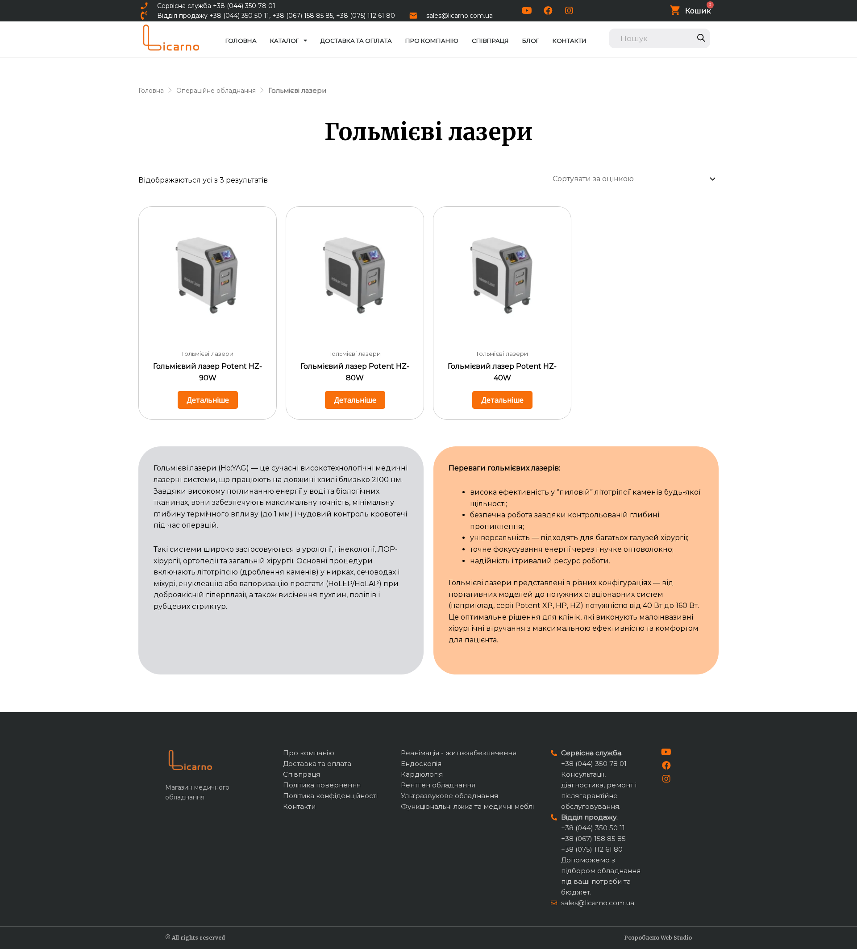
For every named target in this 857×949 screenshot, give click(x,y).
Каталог (284, 40)
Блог (530, 40)
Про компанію (431, 40)
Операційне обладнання (216, 91)
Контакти (570, 40)
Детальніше (208, 400)
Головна (241, 40)
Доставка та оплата (356, 40)
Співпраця (490, 40)
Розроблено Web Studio (658, 937)
